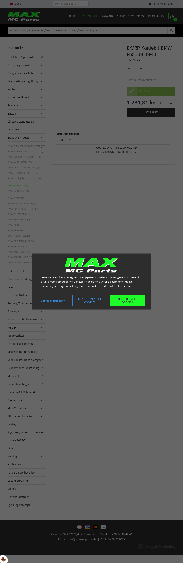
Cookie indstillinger (53, 300)
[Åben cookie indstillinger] (4, 559)
